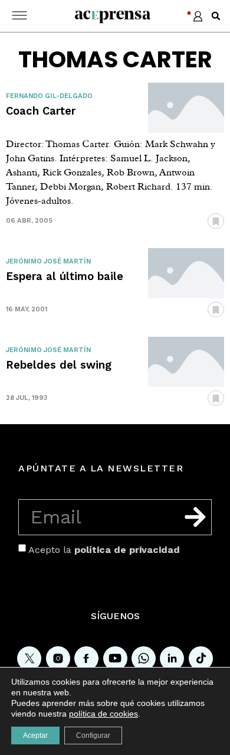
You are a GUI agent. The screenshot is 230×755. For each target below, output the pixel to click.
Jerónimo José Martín (48, 261)
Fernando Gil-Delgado (49, 96)
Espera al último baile (64, 276)
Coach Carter (40, 111)
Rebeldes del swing (58, 365)
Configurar (93, 735)
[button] (216, 16)
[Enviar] (195, 517)
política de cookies (103, 713)
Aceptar (35, 735)
